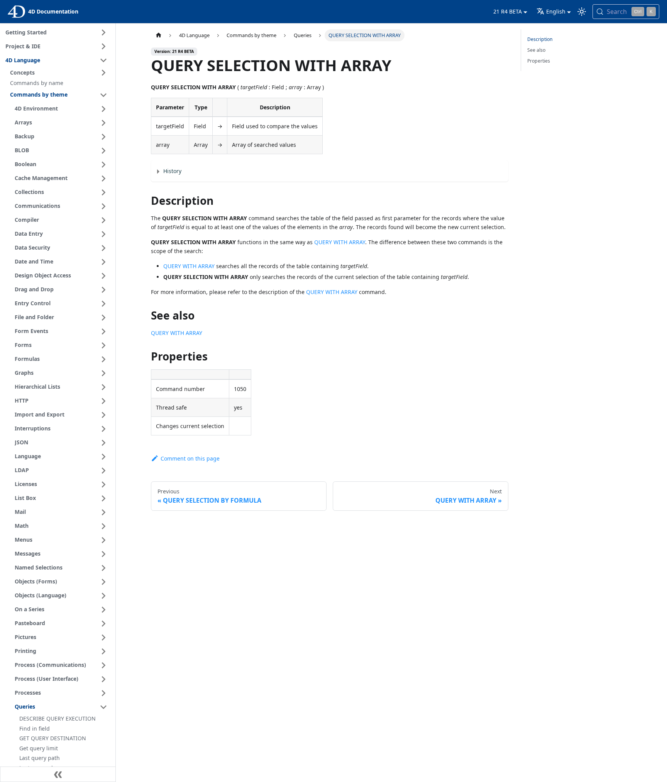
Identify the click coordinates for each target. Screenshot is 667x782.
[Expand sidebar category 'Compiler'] (103, 220)
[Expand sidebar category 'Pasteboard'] (103, 623)
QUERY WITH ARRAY (339, 242)
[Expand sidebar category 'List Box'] (103, 498)
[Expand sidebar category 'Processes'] (103, 693)
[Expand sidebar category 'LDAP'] (103, 470)
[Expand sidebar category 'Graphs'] (103, 373)
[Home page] (158, 35)
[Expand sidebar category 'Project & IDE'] (103, 46)
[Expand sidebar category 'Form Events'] (103, 331)
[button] (60, 72)
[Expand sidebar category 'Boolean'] (103, 164)
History (172, 171)
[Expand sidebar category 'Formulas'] (103, 359)
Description (540, 39)
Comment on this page (190, 458)
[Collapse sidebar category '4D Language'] (103, 60)
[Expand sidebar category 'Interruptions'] (103, 429)
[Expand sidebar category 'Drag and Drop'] (103, 290)
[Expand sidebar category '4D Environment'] (103, 109)
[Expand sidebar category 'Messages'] (103, 554)
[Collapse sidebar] (58, 774)
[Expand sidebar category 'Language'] (103, 456)
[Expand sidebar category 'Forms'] (103, 345)
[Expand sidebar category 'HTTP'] (103, 401)
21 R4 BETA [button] (507, 11)
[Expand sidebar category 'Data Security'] (103, 248)
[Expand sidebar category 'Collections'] (103, 192)
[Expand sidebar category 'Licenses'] (103, 484)
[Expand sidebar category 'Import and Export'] (103, 415)
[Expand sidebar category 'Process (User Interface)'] (103, 679)
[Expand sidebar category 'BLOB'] (103, 150)
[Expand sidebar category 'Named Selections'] (103, 568)
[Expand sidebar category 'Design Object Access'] (103, 276)
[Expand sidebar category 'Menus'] (103, 540)
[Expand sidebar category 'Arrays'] (103, 123)
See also (536, 50)
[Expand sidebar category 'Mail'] (103, 512)
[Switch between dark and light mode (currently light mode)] (582, 11)
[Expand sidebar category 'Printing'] (103, 651)
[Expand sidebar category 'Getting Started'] (103, 32)
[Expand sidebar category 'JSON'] (103, 443)
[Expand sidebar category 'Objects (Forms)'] (103, 582)
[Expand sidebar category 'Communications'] (103, 206)
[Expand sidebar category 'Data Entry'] (103, 234)
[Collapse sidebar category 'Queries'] (103, 707)
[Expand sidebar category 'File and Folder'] (103, 317)
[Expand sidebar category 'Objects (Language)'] (103, 596)
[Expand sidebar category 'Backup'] (103, 137)
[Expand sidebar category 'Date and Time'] (103, 262)
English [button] (555, 11)
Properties (538, 61)
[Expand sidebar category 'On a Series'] (103, 610)
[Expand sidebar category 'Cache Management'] (103, 178)
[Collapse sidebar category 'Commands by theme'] (103, 95)
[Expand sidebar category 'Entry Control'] (103, 304)
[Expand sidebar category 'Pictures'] (103, 637)
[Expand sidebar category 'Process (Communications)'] (103, 665)
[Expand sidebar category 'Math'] (103, 526)
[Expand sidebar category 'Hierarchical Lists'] (103, 387)
